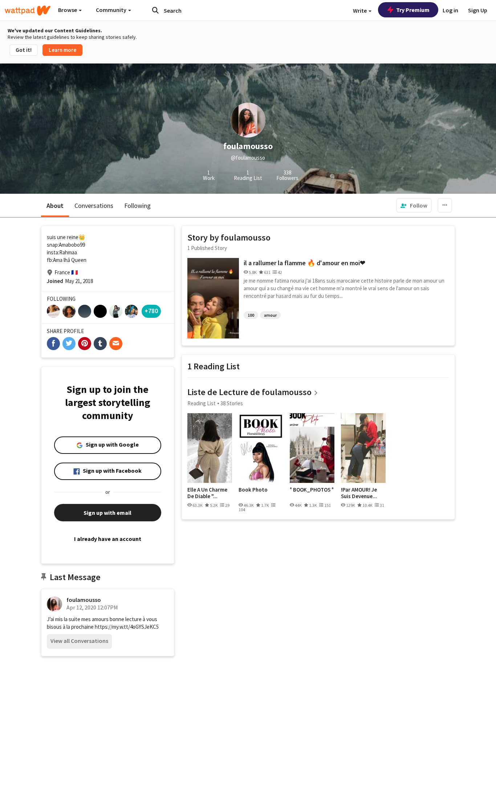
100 (251, 315)
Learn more (62, 49)
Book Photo (253, 490)
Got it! (24, 49)
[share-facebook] (53, 343)
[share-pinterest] (84, 343)
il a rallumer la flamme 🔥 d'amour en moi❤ (304, 263)
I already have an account (107, 538)
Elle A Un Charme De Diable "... (207, 493)
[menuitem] (414, 205)
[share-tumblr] (100, 343)
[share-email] (115, 343)
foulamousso (83, 599)
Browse (68, 9)
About (55, 205)
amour (270, 315)
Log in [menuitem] (450, 10)
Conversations (93, 205)
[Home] (27, 10)
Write (360, 10)
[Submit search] (155, 10)
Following (137, 205)
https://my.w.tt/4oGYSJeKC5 (127, 626)
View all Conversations (79, 640)
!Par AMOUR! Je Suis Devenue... (359, 493)
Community (111, 9)
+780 (151, 311)
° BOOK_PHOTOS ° (312, 490)
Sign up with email (107, 512)
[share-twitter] (69, 343)
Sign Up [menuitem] (477, 10)
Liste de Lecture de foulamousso (249, 392)
